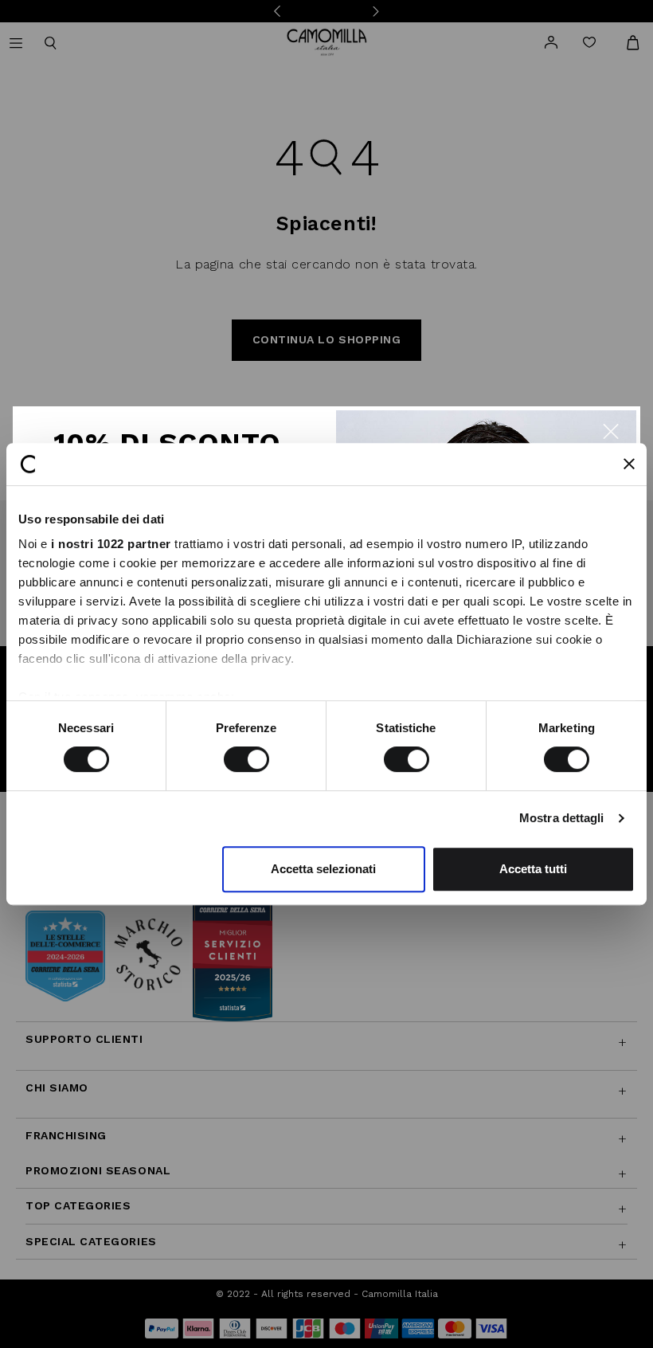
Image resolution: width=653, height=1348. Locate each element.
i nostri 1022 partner (111, 544)
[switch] (246, 759)
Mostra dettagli (561, 818)
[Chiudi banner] (629, 463)
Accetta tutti (533, 869)
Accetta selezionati (323, 869)
